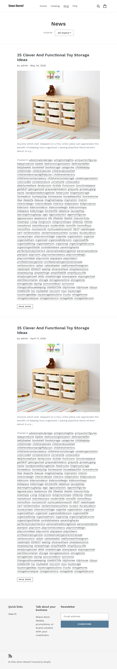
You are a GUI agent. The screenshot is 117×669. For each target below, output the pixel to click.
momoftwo (23, 229)
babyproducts (25, 163)
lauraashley (77, 210)
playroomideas (26, 258)
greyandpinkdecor (56, 189)
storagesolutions (59, 280)
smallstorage (53, 276)
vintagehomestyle (27, 298)
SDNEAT (35, 269)
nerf (19, 232)
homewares (55, 196)
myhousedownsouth (59, 229)
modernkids (57, 225)
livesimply (23, 221)
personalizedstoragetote (61, 250)
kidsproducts (87, 203)
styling (38, 283)
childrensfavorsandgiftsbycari (34, 174)
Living (33, 221)
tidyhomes (68, 287)
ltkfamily (77, 221)
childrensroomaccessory (31, 178)
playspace (56, 258)
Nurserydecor (87, 232)
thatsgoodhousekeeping (31, 287)
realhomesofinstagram (74, 265)
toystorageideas (26, 294)
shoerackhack (59, 269)
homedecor (23, 196)
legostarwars (25, 218)
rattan (39, 265)
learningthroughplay (29, 214)
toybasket (42, 290)
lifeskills (58, 218)
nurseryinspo (25, 236)
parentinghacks (69, 247)
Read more (25, 306)
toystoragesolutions (49, 294)
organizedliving (26, 243)
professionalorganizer (30, 261)
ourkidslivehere (50, 247)
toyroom (54, 290)
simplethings (41, 272)
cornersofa (57, 181)
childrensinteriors (63, 174)
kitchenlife (51, 210)
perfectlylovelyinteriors (31, 250)
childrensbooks (41, 170)
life (50, 218)
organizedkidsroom (59, 240)
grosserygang (87, 189)
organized (41, 240)
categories (67, 167)
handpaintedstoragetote (39, 192)
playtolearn (70, 258)
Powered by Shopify (41, 662)
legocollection (57, 214)
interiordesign (25, 203)
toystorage (74, 290)
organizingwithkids (28, 247)
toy (33, 290)
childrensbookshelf (63, 170)
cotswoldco (72, 181)
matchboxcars (40, 225)
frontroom (68, 185)
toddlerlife (23, 290)
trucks (66, 294)
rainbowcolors (25, 265)
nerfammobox (31, 232)
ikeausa (38, 200)
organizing (61, 243)
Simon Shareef (24, 662)
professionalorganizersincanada (63, 261)
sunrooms (68, 283)
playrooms (42, 258)
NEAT (76, 229)
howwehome (90, 196)
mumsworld (39, 229)
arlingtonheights (63, 160)
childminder (24, 170)
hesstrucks (62, 192)
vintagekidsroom (84, 298)
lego (45, 214)
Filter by (48, 33)
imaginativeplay (53, 200)
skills (41, 276)
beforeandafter (80, 163)
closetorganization (86, 178)
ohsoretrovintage (44, 236)
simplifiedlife (58, 272)
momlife (70, 225)
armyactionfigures (85, 160)
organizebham (25, 240)
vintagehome (79, 294)
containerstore (41, 181)
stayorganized (86, 276)
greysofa (73, 189)
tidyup (93, 287)
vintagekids (66, 298)
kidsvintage (36, 210)
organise (61, 236)
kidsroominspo (77, 207)
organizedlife (80, 240)
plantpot (22, 254)
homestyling (39, 196)
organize (88, 236)
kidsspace (23, 210)
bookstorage (52, 167)
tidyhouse (82, 287)
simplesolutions (78, 269)
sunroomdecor (51, 283)
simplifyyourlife (76, 272)
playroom (34, 254)
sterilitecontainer (27, 280)
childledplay (82, 167)
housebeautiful (72, 196)
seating (46, 269)
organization (74, 236)
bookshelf (38, 167)
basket (39, 163)
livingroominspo (61, 221)
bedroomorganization (57, 163)
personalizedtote (87, 250)
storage (43, 280)
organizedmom (45, 243)
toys (63, 290)
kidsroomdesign (58, 207)
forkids (56, 185)
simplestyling (25, 272)
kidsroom (22, 207)
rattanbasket (52, 265)
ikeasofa (28, 200)
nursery (73, 232)
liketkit (68, 218)
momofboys (84, 225)
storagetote (78, 280)
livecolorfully (81, 218)
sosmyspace (69, 276)
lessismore (40, 218)
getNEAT (22, 189)
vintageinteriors (48, 298)
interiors (58, 203)
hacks (20, 192)
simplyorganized (27, 276)
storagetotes (24, 283)
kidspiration (71, 203)
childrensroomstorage (61, 178)
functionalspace (85, 185)
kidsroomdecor (38, 207)
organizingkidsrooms (81, 243)
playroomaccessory (53, 254)
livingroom (44, 221)
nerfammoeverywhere (54, 232)
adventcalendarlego (40, 160)
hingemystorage (79, 192)
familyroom (44, 185)
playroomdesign (75, 254)
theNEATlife (54, 287)
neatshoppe (87, 229)
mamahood (23, 225)
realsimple (23, 269)
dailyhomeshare (26, 185)
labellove (63, 210)
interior (82, 200)
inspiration (70, 200)
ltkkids (88, 221)
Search (12, 614)
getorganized (36, 189)
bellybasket (24, 167)
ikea (19, 200)
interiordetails (43, 203)
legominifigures (76, 214)
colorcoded (24, 181)
